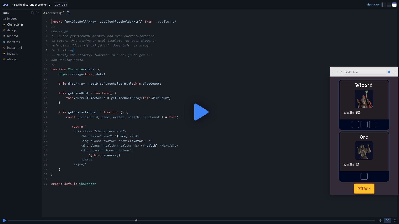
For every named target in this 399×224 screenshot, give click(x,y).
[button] (373, 4)
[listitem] (20, 19)
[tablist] (56, 13)
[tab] (53, 13)
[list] (21, 39)
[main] (199, 112)
